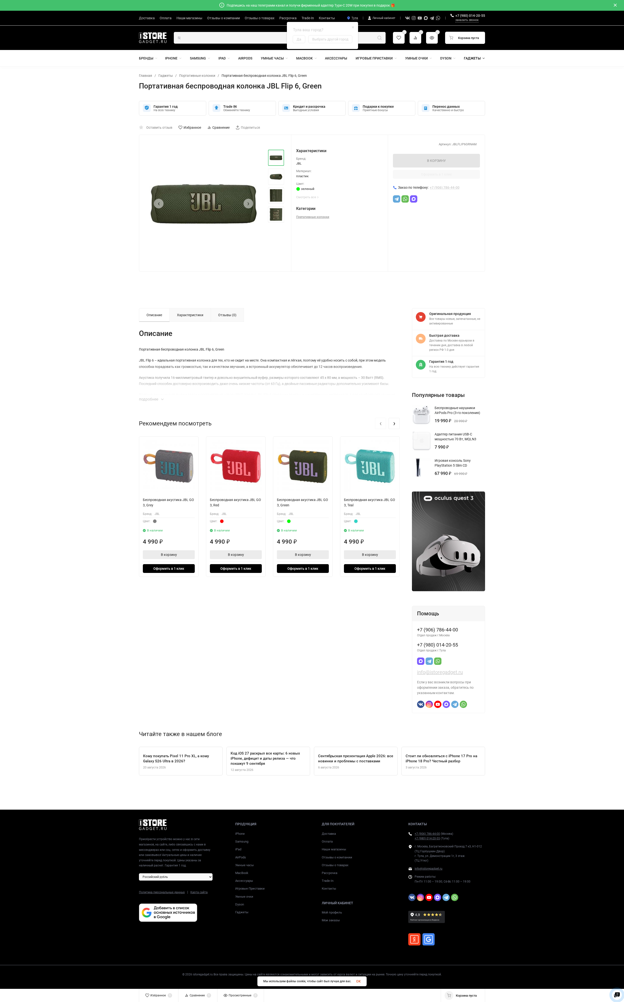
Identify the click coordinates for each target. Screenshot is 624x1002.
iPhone (240, 833)
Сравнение (221, 127)
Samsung (241, 841)
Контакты (329, 888)
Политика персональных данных (162, 892)
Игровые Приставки (250, 888)
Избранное (192, 127)
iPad (238, 849)
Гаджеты (165, 75)
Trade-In (327, 881)
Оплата (327, 841)
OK (358, 981)
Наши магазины (334, 849)
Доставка (329, 833)
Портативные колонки (197, 75)
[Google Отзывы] (428, 939)
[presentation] (159, 203)
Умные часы (244, 865)
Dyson (239, 904)
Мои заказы (331, 920)
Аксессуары (244, 881)
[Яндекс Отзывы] (414, 939)
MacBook (241, 873)
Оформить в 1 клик (436, 174)
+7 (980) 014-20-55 (470, 16)
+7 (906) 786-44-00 (427, 833)
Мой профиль (332, 912)
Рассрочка (329, 873)
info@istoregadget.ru (440, 672)
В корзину (169, 555)
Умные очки (244, 896)
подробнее (149, 399)
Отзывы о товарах (335, 865)
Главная (145, 75)
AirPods (240, 857)
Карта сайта (199, 892)
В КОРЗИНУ (436, 161)
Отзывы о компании (337, 857)
